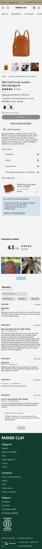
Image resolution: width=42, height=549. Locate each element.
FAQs (4, 456)
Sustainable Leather (9, 509)
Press (4, 484)
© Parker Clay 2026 (8, 538)
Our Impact (6, 502)
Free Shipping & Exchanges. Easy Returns (20, 172)
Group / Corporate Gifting (11, 477)
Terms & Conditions (9, 492)
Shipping (5, 95)
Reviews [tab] (7, 287)
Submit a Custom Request (14, 213)
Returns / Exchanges (9, 452)
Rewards (5, 448)
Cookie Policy (23, 542)
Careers (5, 481)
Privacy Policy (7, 488)
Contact (5, 463)
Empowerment (10, 166)
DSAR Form (34, 542)
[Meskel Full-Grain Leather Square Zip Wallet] (8, 188)
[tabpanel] (21, 362)
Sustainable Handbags (10, 513)
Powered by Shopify (25, 546)
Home (4, 76)
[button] (11, 265)
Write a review (21, 278)
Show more (21, 428)
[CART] (39, 7)
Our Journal (6, 505)
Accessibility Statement (25, 538)
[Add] (36, 191)
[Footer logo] (13, 437)
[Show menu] (3, 7)
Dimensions (9, 154)
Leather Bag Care (8, 459)
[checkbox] (35, 299)
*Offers (4, 467)
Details (8, 160)
